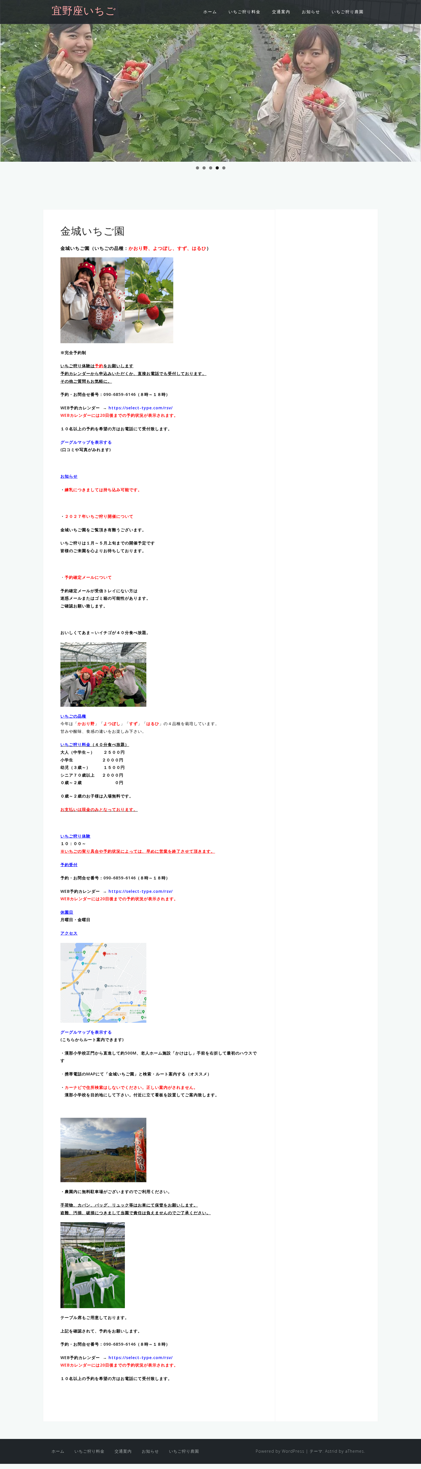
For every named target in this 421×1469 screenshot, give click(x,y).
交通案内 (281, 11)
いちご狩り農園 (348, 11)
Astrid (331, 1451)
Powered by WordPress (280, 1451)
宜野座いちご (84, 12)
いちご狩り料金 (245, 11)
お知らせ (311, 11)
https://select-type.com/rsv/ (141, 407)
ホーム (210, 11)
